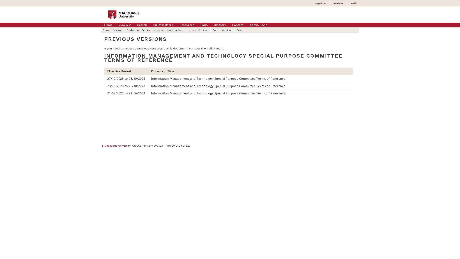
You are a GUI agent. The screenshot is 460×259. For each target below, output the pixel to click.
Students (338, 3)
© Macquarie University (116, 145)
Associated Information (168, 30)
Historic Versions (198, 30)
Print (240, 30)
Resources (187, 25)
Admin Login (258, 25)
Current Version (112, 30)
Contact (237, 25)
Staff (353, 3)
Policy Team (215, 48)
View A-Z (125, 25)
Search (142, 25)
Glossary (220, 25)
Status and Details (138, 30)
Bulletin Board (163, 25)
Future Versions (222, 30)
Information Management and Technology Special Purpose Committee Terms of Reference (218, 79)
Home (108, 25)
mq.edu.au (320, 3)
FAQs (204, 25)
